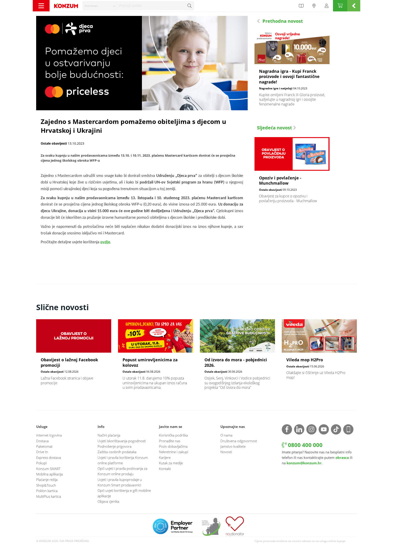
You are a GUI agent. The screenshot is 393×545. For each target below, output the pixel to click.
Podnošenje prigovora (114, 446)
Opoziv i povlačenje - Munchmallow (292, 172)
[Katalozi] (301, 5)
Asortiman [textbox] (91, 6)
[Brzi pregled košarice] (353, 5)
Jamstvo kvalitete (233, 446)
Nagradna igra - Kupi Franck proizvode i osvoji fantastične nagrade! (292, 70)
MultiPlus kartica (48, 496)
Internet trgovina (49, 435)
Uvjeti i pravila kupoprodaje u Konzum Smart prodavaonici (120, 482)
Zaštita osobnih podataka (117, 452)
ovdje (105, 242)
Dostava (42, 441)
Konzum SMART (48, 468)
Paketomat (44, 446)
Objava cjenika (108, 501)
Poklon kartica (47, 490)
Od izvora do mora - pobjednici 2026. (237, 357)
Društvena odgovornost (238, 441)
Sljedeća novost (275, 128)
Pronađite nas (169, 441)
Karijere (165, 457)
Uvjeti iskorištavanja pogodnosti (122, 441)
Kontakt (165, 468)
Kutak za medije (171, 463)
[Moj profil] (326, 5)
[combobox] (100, 5)
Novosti (226, 452)
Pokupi (41, 463)
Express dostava (48, 457)
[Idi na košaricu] (340, 5)
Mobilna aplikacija (49, 474)
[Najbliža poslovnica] (314, 5)
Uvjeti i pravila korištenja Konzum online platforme (123, 460)
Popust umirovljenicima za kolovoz (155, 357)
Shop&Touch (46, 485)
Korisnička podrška (173, 435)
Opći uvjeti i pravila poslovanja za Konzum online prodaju (122, 471)
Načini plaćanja (109, 435)
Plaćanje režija (47, 479)
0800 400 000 (304, 445)
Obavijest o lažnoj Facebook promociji (73, 354)
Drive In (42, 452)
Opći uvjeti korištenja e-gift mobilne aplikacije (124, 493)
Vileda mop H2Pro (319, 351)
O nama (226, 435)
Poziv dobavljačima (173, 446)
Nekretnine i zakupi (173, 452)
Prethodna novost (282, 21)
